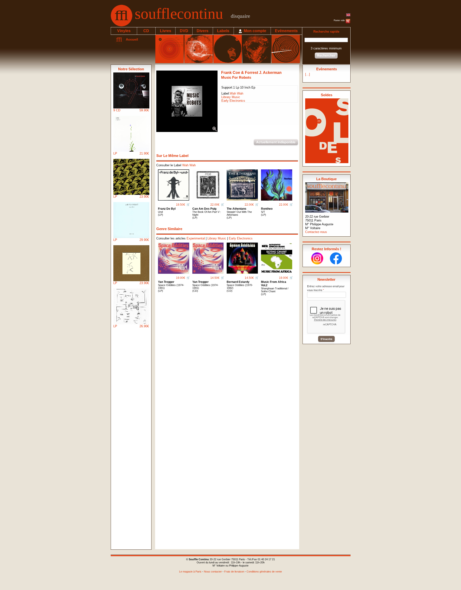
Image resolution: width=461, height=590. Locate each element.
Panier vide (340, 20)
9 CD (131, 110)
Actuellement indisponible (276, 142)
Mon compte (254, 31)
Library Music (230, 97)
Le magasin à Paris (190, 571)
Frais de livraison (234, 571)
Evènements (286, 31)
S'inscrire (326, 339)
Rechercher (326, 55)
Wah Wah (236, 93)
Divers (202, 31)
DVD (184, 31)
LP (131, 153)
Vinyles (124, 31)
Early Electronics (233, 100)
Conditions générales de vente (264, 571)
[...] (307, 74)
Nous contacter (213, 571)
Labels (223, 31)
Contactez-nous (316, 232)
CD (146, 31)
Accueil (131, 39)
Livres (165, 31)
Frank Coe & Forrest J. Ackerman (251, 73)
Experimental (196, 238)
